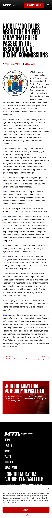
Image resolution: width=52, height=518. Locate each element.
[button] (48, 488)
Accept (26, 510)
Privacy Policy (26, 515)
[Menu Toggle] (48, 5)
